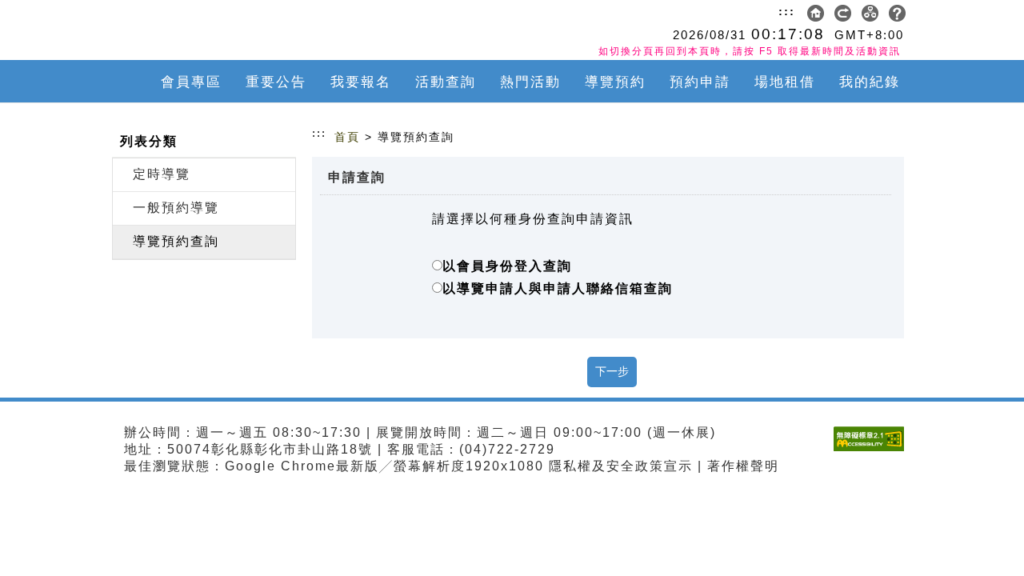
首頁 (347, 136)
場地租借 (784, 82)
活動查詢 (445, 82)
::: (786, 11)
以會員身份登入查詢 (507, 266)
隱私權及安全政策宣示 (621, 466)
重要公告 (276, 82)
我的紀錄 (869, 82)
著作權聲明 (743, 466)
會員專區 (191, 82)
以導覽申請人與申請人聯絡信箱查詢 (557, 288)
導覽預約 (615, 82)
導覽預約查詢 (176, 241)
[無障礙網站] (873, 450)
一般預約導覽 (176, 207)
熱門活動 (530, 82)
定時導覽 (161, 174)
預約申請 (700, 82)
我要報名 (360, 82)
